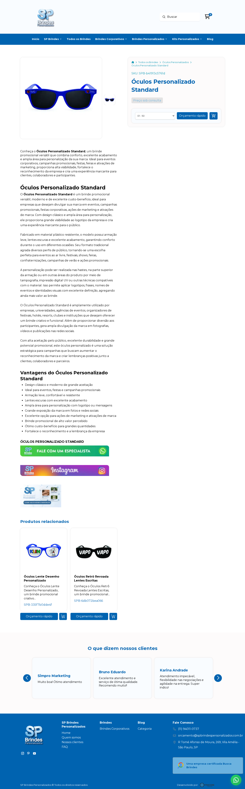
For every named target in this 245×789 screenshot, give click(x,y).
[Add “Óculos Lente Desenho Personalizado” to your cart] (63, 616)
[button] (192, 115)
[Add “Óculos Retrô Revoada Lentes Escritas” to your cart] (113, 616)
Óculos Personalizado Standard (52, 442)
